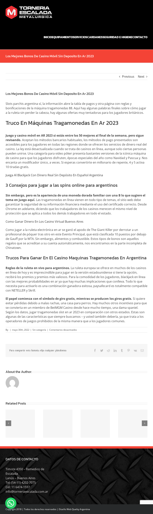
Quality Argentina (81, 509)
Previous (128, 76)
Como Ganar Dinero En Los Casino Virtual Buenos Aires (44, 221)
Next (141, 76)
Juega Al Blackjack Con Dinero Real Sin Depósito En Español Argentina (54, 175)
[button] (10, 503)
